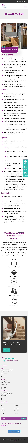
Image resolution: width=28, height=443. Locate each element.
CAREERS (19, 1)
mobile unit (22, 86)
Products (3, 413)
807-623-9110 (4, 395)
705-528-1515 (4, 384)
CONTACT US (6, 350)
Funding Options (14, 305)
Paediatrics (16, 405)
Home (2, 405)
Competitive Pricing (14, 286)
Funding (25, 163)
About (2, 408)
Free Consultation (14, 267)
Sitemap (17, 440)
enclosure (13, 86)
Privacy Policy (12, 440)
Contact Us (16, 410)
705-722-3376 (4, 373)
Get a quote (25, 175)
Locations (3, 410)
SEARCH (23, 418)
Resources (16, 408)
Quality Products (14, 276)
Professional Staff (14, 295)
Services (3, 416)
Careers (16, 413)
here (14, 134)
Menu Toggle (25, 6)
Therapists (25, 169)
